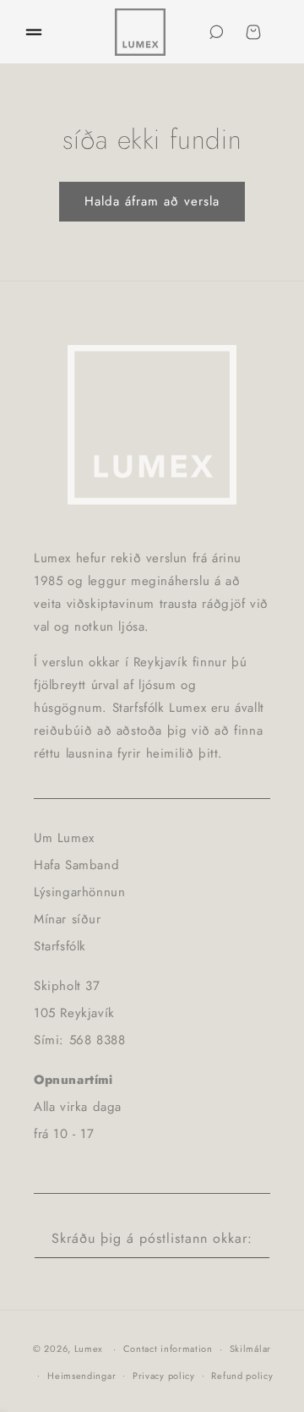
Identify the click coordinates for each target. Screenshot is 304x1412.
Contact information (168, 1348)
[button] (33, 32)
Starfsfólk (60, 946)
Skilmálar (250, 1348)
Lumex (89, 1348)
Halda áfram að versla (152, 201)
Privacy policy (164, 1375)
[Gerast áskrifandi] (250, 1239)
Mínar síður (67, 919)
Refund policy (242, 1375)
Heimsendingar (81, 1375)
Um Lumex (64, 838)
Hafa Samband (76, 865)
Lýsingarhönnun (79, 892)
